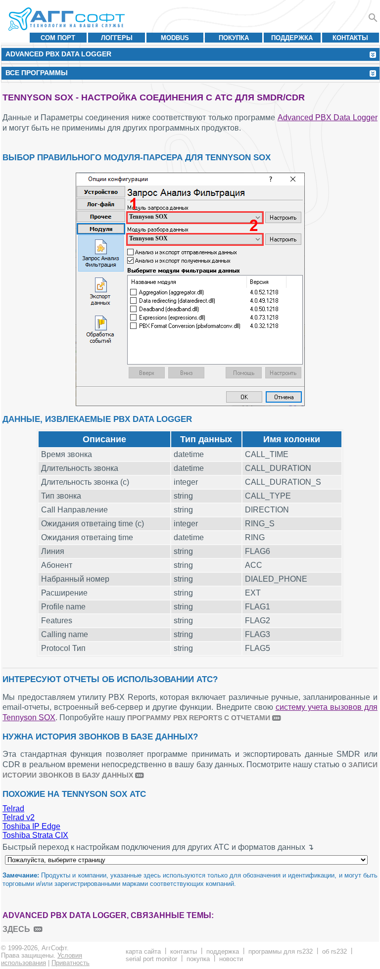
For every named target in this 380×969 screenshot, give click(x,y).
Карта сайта (143, 951)
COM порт (58, 38)
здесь (16, 929)
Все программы (36, 73)
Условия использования (41, 959)
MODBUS (175, 38)
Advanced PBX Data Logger (328, 117)
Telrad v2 (18, 817)
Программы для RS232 (280, 951)
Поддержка (292, 38)
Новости (231, 959)
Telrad (13, 808)
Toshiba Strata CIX (35, 835)
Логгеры (117, 38)
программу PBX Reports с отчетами (198, 718)
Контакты (350, 38)
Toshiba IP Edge (31, 826)
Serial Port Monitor (151, 959)
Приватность (70, 963)
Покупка (234, 38)
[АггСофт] (68, 18)
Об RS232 (334, 951)
